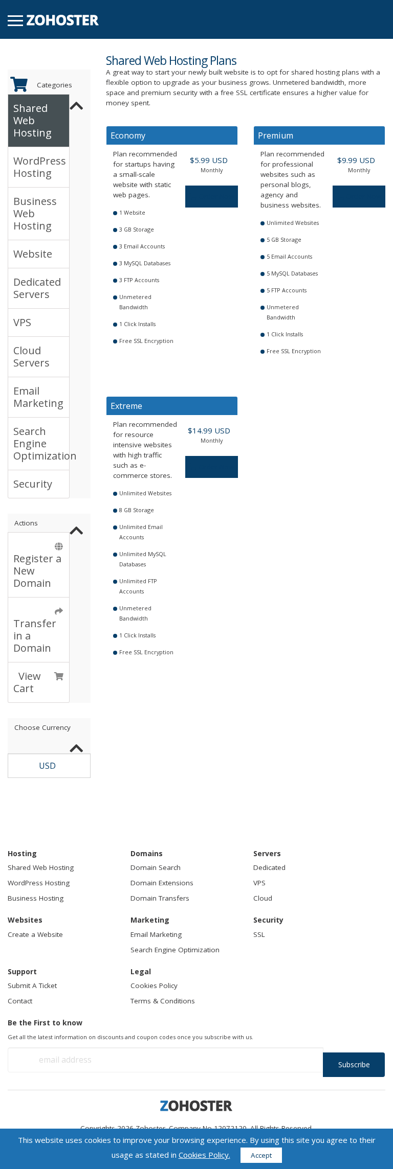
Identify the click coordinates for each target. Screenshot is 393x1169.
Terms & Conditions (162, 1000)
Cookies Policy (154, 985)
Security (32, 484)
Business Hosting (35, 898)
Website (32, 254)
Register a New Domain (37, 564)
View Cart (27, 682)
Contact (20, 1000)
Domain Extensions (161, 882)
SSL (259, 934)
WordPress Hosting (39, 167)
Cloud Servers (31, 356)
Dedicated (269, 867)
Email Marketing (38, 397)
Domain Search (155, 867)
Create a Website (35, 934)
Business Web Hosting (35, 213)
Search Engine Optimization (41, 443)
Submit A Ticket (32, 985)
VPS (22, 322)
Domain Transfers (159, 898)
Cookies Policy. (204, 1155)
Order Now (215, 196)
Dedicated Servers (37, 288)
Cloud (262, 898)
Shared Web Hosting (32, 120)
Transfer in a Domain (34, 629)
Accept (261, 1155)
